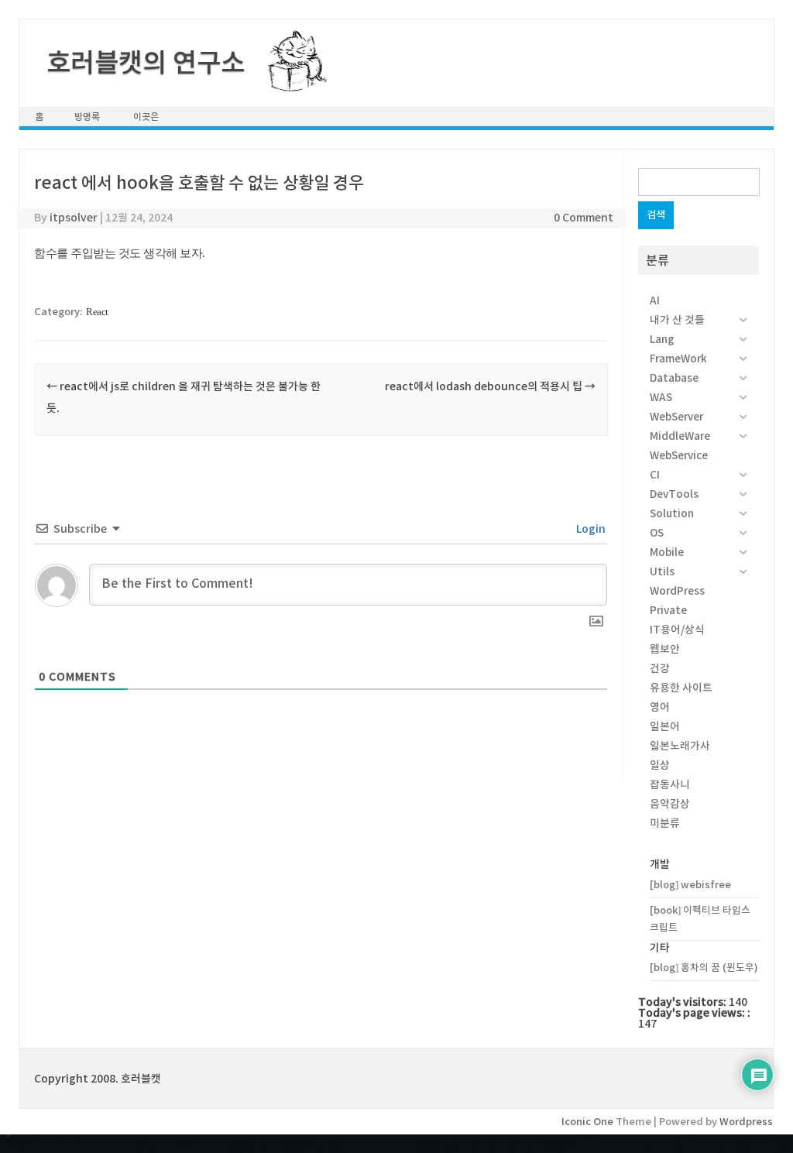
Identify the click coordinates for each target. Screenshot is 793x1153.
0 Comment (583, 218)
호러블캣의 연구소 (145, 63)
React (97, 311)
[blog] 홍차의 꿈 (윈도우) (704, 967)
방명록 (87, 116)
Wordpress (746, 1121)
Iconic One (587, 1121)
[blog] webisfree (690, 884)
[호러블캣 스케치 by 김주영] (291, 83)
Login (590, 529)
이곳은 (146, 116)
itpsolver (74, 218)
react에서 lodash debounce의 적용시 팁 (490, 386)
